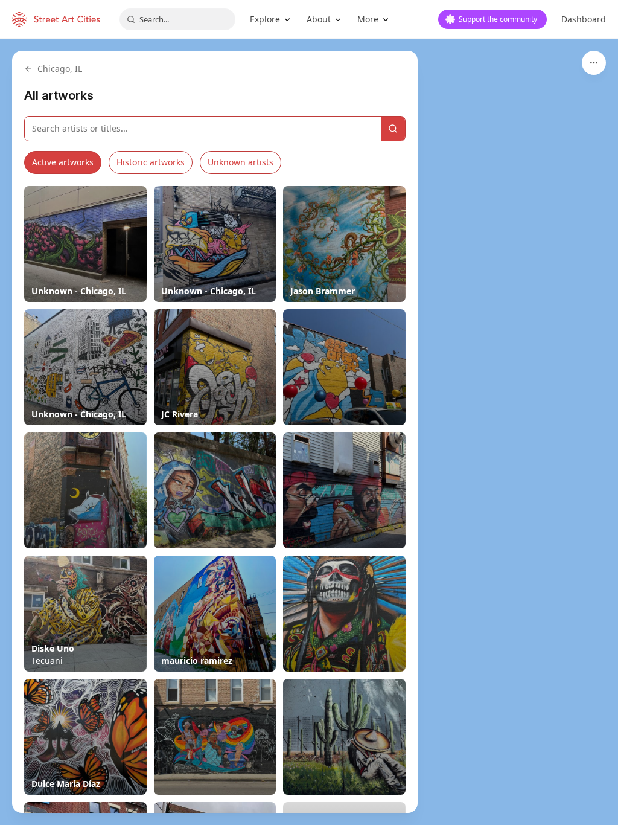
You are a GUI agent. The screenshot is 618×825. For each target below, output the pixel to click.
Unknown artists (240, 162)
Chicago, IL (59, 68)
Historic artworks (150, 162)
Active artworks (63, 162)
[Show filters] (594, 63)
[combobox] (177, 19)
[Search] (393, 129)
